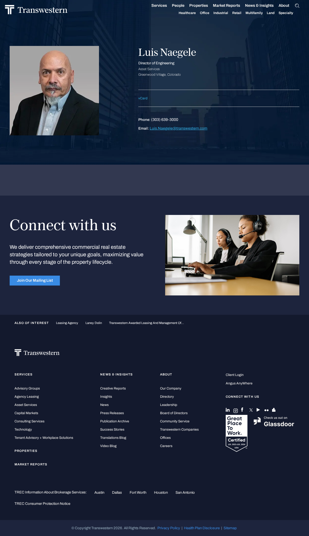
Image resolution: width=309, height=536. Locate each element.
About (284, 5)
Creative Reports (113, 388)
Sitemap (230, 528)
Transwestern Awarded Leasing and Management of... (146, 323)
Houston (161, 492)
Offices (165, 438)
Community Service (175, 421)
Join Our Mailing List (35, 280)
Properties (198, 5)
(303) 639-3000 (164, 119)
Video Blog (108, 446)
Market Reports (226, 5)
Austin (99, 492)
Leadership (168, 405)
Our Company (170, 388)
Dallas (117, 492)
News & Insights (259, 5)
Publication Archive (114, 421)
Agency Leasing (26, 396)
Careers (166, 446)
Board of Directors (174, 413)
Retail (236, 13)
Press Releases (112, 413)
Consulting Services (29, 421)
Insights (106, 396)
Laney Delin (93, 323)
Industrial (220, 13)
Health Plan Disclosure (202, 528)
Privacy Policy (168, 528)
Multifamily (254, 13)
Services (159, 5)
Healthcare (187, 13)
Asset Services (25, 405)
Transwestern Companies (179, 429)
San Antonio (185, 492)
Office (204, 13)
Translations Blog (113, 438)
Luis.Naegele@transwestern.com (178, 128)
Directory (167, 396)
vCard (142, 98)
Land (270, 13)
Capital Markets (26, 413)
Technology (23, 429)
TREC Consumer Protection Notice (42, 504)
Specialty (286, 13)
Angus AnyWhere (239, 383)
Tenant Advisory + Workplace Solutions (43, 438)
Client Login (235, 375)
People (178, 5)
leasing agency (67, 323)
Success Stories (112, 429)
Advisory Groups (27, 388)
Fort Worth (138, 492)
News (104, 405)
